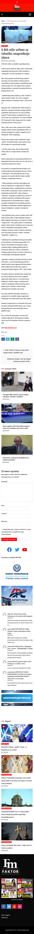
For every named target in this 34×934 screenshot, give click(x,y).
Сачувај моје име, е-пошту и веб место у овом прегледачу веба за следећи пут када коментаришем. (16, 531)
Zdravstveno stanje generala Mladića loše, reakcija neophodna (16, 459)
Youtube (14, 906)
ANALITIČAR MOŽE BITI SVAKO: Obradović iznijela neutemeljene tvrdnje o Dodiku (19, 631)
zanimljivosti (8, 774)
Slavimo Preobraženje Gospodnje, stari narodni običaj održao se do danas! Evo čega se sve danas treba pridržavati (16, 780)
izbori (6, 332)
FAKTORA (18, 557)
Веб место (4, 521)
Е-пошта (4, 513)
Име (3, 506)
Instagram (19, 906)
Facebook (3, 906)
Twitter (9, 906)
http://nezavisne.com (11, 328)
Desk (6, 46)
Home (3, 21)
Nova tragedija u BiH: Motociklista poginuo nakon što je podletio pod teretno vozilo (16, 427)
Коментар (4, 482)
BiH (2, 46)
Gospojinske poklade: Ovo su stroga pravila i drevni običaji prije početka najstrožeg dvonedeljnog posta (15, 814)
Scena (7, 744)
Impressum (4, 918)
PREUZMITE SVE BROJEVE (17, 899)
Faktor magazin (5, 915)
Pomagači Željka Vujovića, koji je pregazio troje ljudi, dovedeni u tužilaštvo (16, 395)
